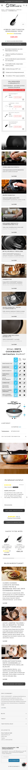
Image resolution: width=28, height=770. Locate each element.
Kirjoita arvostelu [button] (14, 522)
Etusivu (2, 9)
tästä (20, 427)
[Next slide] (27, 497)
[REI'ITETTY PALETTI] (6, 114)
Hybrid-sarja (19, 9)
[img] (7, 485)
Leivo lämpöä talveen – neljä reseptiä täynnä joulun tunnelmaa (14, 625)
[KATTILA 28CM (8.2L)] (19, 539)
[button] (26, 5)
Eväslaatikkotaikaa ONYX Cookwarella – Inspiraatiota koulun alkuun (13, 664)
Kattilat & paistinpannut (10, 9)
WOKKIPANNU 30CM (12, 10)
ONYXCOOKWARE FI (15, 766)
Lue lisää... (3, 707)
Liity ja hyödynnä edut (14, 760)
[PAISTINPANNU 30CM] (7, 539)
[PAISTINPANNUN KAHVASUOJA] (6, 125)
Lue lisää (14, 176)
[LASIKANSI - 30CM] (6, 105)
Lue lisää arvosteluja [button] (14, 510)
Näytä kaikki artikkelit (14, 684)
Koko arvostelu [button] (8, 505)
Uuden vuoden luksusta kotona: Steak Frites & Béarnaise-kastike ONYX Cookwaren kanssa (14, 586)
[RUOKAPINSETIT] (6, 96)
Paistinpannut (4, 10)
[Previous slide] (1, 497)
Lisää (23, 99)
